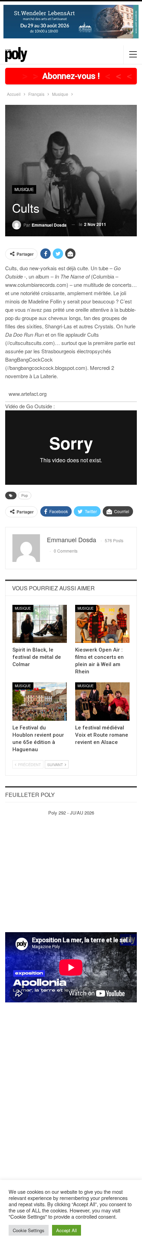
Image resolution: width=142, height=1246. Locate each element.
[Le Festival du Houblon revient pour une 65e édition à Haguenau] (39, 701)
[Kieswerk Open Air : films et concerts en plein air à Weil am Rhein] (102, 624)
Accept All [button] (66, 1230)
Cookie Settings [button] (28, 1230)
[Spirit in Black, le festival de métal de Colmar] (39, 624)
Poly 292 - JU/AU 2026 (71, 812)
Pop (24, 495)
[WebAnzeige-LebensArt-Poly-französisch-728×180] (71, 21)
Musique (24, 189)
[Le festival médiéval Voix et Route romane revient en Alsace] (102, 701)
